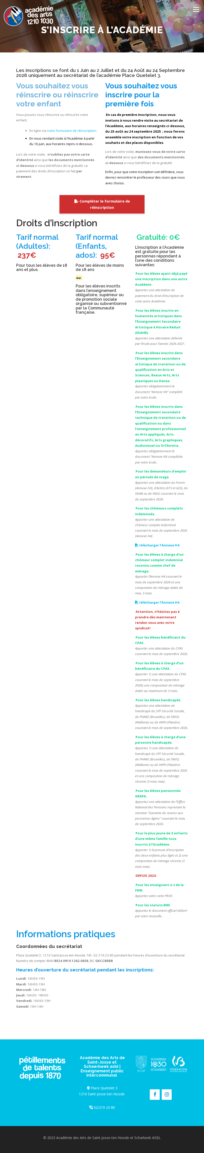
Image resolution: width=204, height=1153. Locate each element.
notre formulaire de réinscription (71, 130)
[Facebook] (155, 1094)
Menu (196, 9)
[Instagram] (167, 1094)
